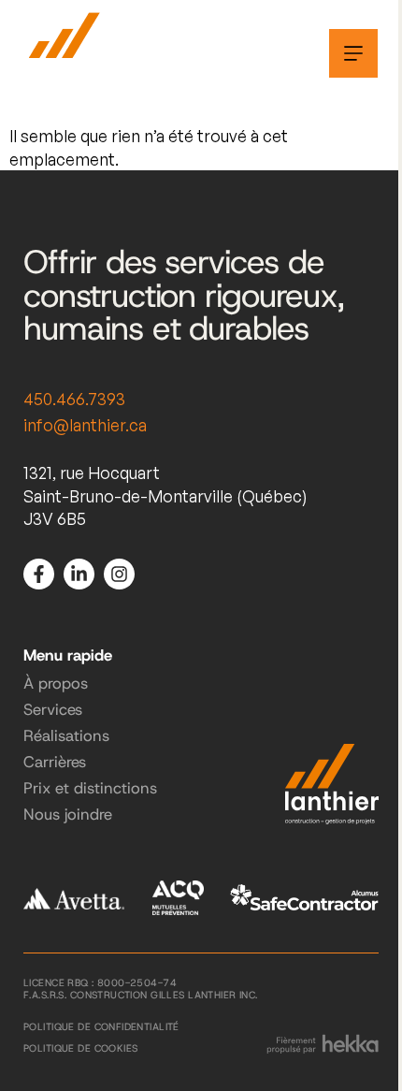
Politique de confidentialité (101, 1026)
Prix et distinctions (90, 787)
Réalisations (66, 735)
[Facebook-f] (38, 574)
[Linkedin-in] (79, 574)
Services (52, 709)
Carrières (54, 761)
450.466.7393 (74, 398)
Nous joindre (67, 814)
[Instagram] (119, 574)
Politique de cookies (80, 1048)
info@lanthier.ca (85, 425)
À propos (55, 683)
